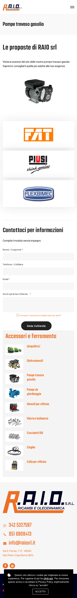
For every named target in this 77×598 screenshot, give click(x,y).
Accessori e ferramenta (30, 336)
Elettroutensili (35, 361)
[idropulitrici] (16, 350)
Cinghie (31, 447)
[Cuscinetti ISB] (16, 436)
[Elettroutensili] (16, 364)
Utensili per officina (38, 404)
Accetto (40, 591)
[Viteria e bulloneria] (16, 422)
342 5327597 (20, 525)
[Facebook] (5, 565)
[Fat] (38, 134)
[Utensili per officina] (16, 407)
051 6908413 (20, 534)
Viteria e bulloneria (37, 418)
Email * (6, 279)
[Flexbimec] (38, 193)
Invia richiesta (36, 326)
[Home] (38, 501)
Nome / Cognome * (13, 250)
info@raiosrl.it (22, 543)
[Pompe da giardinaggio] (16, 393)
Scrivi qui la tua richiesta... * (17, 294)
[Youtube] (12, 565)
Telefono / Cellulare (13, 264)
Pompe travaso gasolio (35, 377)
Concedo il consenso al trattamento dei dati (39, 315)
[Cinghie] (16, 451)
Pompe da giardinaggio (34, 392)
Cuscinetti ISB (35, 433)
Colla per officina (36, 462)
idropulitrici (33, 346)
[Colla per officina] (16, 465)
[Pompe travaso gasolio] (16, 378)
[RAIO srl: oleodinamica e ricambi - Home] (12, 7)
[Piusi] (38, 164)
